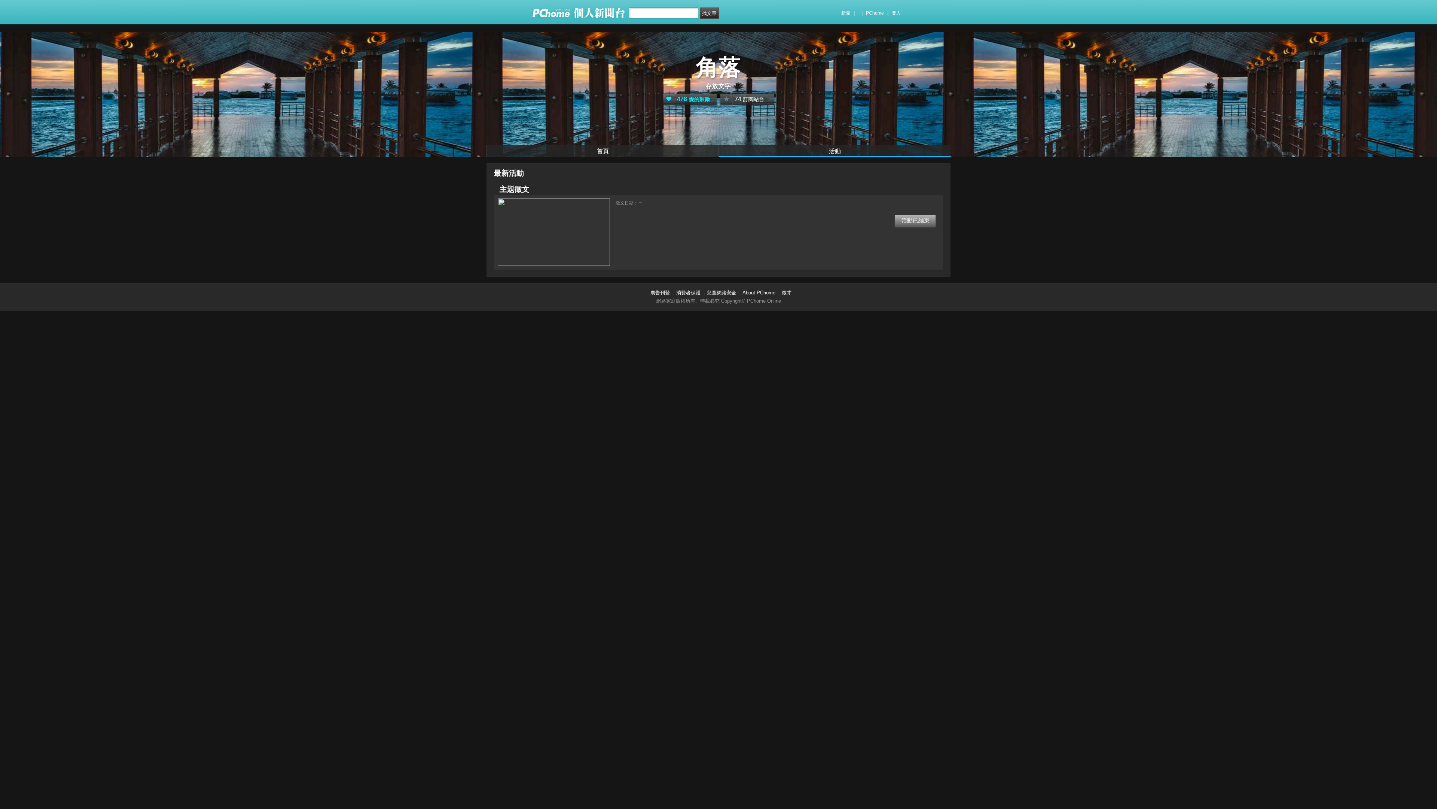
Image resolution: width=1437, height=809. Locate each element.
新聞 (845, 13)
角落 (718, 67)
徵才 (786, 293)
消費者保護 (688, 293)
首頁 (603, 151)
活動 (835, 151)
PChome (875, 13)
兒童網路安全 (721, 293)
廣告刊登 (660, 293)
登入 (896, 13)
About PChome (758, 293)
